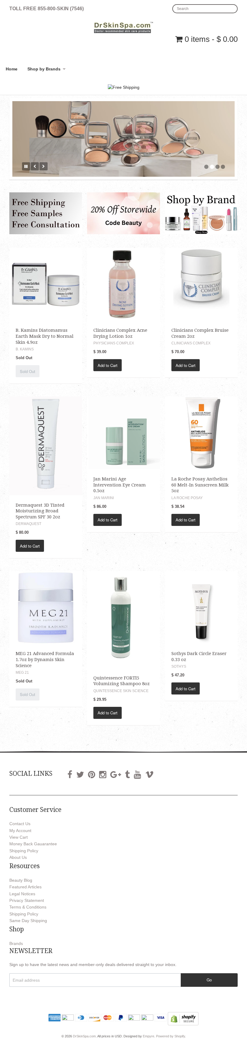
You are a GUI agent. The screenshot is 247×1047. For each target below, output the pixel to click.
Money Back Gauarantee (33, 842)
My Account (20, 829)
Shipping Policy (23, 849)
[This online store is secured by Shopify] (183, 1016)
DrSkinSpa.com (84, 1034)
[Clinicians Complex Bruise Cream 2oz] (201, 282)
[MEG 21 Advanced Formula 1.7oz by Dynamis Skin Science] (45, 605)
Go (209, 978)
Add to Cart (107, 364)
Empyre (148, 1034)
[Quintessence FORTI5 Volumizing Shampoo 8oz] (123, 617)
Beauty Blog (20, 878)
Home (11, 69)
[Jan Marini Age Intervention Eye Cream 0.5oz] (123, 430)
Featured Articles (25, 885)
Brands (16, 942)
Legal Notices (22, 892)
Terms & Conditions (27, 905)
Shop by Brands (44, 69)
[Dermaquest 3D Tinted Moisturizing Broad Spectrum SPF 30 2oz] (45, 444)
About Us (18, 855)
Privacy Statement (26, 898)
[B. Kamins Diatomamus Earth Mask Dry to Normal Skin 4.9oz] (45, 282)
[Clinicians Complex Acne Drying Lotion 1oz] (123, 282)
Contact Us (19, 822)
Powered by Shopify (170, 1034)
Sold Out (27, 370)
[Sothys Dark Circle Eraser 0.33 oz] (201, 605)
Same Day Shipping (28, 919)
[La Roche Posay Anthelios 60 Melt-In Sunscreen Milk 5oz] (201, 430)
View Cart (18, 835)
